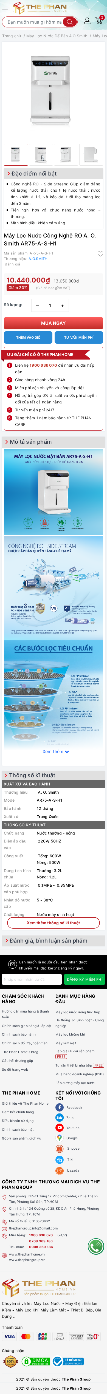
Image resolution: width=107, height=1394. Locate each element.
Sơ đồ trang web (15, 1069)
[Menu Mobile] (6, 7)
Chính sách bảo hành (19, 1034)
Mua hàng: (17, 1235)
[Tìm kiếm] (70, 22)
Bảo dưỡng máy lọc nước (75, 1083)
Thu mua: (16, 1247)
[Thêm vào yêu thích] (100, 253)
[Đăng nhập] (87, 20)
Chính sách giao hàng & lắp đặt (27, 1026)
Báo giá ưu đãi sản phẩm (74, 1054)
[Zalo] (59, 1117)
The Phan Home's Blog (20, 1052)
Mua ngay (53, 323)
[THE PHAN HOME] (40, 7)
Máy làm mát (65, 1043)
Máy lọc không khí (70, 1034)
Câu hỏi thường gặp (17, 1061)
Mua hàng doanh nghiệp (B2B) (79, 1074)
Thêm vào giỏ (28, 337)
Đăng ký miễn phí (84, 979)
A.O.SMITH (38, 258)
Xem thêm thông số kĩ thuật (53, 922)
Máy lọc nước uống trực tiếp (77, 1012)
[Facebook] (59, 1107)
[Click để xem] (53, 91)
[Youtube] (59, 1128)
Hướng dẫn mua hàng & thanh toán (25, 1014)
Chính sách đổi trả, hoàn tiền (24, 1043)
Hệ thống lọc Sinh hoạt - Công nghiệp (79, 1023)
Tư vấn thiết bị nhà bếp (79, 1065)
